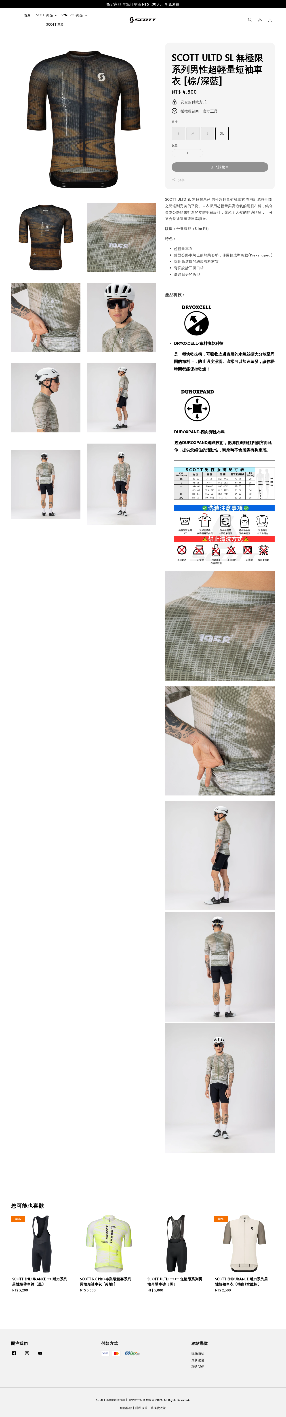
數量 (175, 145)
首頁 (27, 15)
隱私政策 (141, 1408)
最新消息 (197, 1360)
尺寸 (175, 122)
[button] (250, 20)
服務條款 (126, 1408)
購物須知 (197, 1354)
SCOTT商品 (44, 15)
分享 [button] (181, 180)
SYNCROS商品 (72, 15)
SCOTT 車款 (55, 24)
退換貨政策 (158, 1408)
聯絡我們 (197, 1366)
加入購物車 (220, 166)
